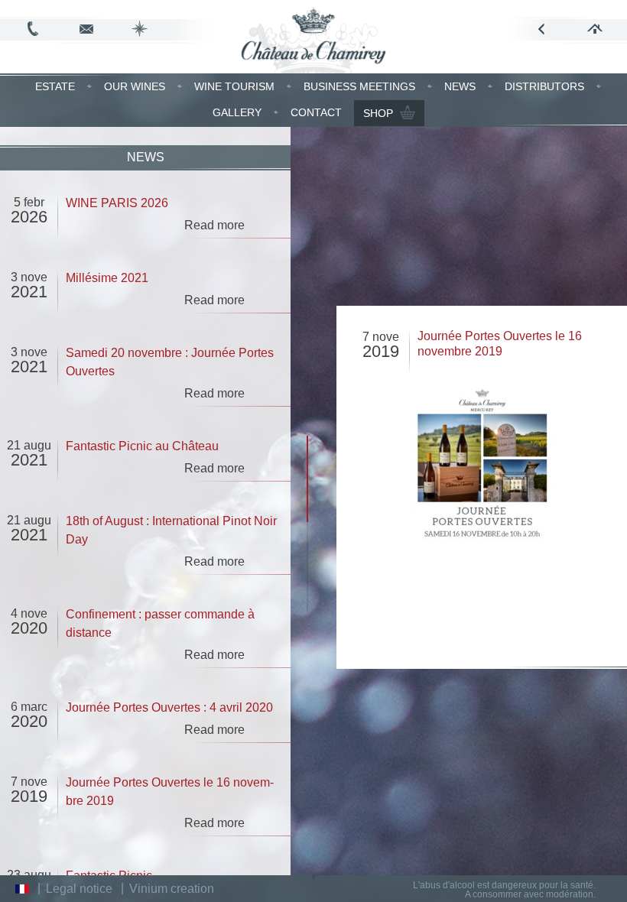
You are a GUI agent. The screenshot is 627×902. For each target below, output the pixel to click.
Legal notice (79, 888)
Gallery (237, 112)
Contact (316, 112)
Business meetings (359, 86)
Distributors (544, 86)
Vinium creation (171, 888)
